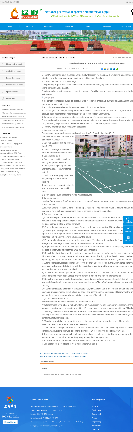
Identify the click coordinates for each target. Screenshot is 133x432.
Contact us (95, 430)
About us (29, 26)
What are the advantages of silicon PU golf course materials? (14, 127)
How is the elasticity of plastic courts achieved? (14, 117)
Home (10, 26)
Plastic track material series (15, 64)
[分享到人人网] (114, 69)
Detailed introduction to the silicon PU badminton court (62, 374)
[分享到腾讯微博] (111, 69)
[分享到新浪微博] (108, 69)
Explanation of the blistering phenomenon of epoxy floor (14, 120)
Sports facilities (12, 92)
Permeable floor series (14, 85)
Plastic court (48, 26)
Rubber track (68, 26)
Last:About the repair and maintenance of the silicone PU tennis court (64, 353)
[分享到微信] (117, 69)
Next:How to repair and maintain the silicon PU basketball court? (63, 356)
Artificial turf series (13, 71)
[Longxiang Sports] (8, 402)
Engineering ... (107, 26)
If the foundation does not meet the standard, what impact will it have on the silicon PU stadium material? (14, 113)
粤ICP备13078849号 (50, 418)
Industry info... (97, 426)
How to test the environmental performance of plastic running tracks (14, 109)
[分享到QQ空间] (105, 69)
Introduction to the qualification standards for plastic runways (14, 124)
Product (88, 26)
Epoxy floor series (13, 78)
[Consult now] (10, 422)
